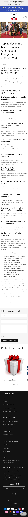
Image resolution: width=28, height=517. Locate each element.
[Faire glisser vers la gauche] (10, 384)
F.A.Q (4, 398)
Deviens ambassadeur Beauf (10, 411)
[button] (2, 16)
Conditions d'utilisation (8, 438)
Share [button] (4, 64)
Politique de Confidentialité (9, 424)
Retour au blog (14, 303)
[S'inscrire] (23, 488)
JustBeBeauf (15, 514)
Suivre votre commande (8, 404)
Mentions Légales (7, 431)
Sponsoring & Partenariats (9, 408)
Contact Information (8, 434)
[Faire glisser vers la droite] (17, 384)
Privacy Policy (6, 448)
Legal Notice (6, 444)
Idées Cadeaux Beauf (8, 380)
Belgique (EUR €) (13, 503)
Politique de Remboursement (10, 428)
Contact (5, 401)
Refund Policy (6, 451)
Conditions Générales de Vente (10, 421)
